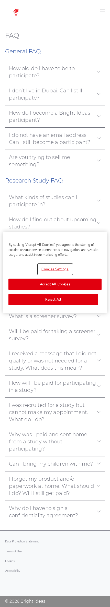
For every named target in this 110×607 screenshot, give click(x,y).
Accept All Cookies (55, 284)
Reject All (53, 299)
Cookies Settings (54, 269)
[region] (55, 272)
